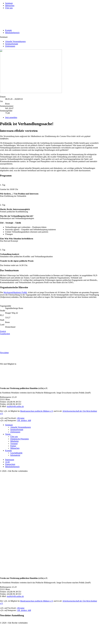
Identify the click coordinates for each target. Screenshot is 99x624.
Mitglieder (14, 441)
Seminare (9, 3)
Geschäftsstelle (16, 453)
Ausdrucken (5, 334)
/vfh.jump (20, 418)
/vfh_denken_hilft (24, 420)
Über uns (9, 8)
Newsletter (4, 352)
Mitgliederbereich (12, 33)
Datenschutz (10, 464)
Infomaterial (15, 455)
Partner (13, 446)
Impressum (9, 459)
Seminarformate (11, 44)
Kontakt (8, 30)
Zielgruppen (10, 46)
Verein (7, 434)
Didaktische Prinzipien (19, 439)
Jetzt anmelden (11, 117)
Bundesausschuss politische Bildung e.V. (36, 411)
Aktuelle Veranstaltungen (15, 41)
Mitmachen (9, 5)
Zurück (3, 331)
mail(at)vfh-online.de (15, 406)
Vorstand (14, 443)
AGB (7, 462)
